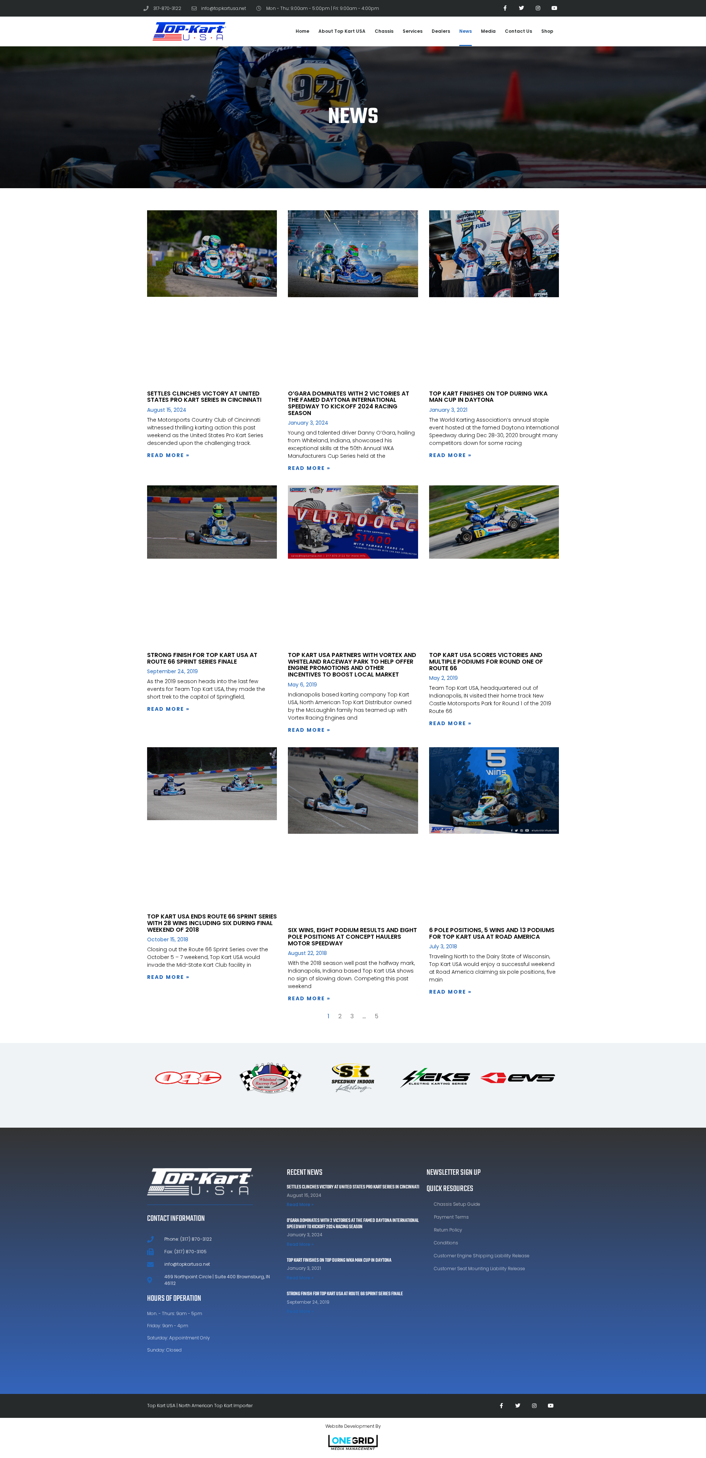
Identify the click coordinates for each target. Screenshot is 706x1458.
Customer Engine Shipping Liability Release (482, 1256)
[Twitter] (521, 8)
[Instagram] (538, 8)
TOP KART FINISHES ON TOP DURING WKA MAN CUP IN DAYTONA (488, 396)
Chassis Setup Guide (457, 1204)
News (465, 31)
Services (412, 31)
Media (488, 31)
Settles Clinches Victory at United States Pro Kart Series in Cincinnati (204, 396)
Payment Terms (451, 1217)
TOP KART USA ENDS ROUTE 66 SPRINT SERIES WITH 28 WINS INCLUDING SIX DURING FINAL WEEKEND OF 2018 (212, 923)
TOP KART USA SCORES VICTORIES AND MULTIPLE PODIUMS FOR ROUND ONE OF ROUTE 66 (486, 661)
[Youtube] (554, 8)
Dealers (441, 31)
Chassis (384, 31)
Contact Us (518, 31)
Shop (547, 31)
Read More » (168, 455)
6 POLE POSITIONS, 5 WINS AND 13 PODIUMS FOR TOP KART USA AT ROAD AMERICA (492, 933)
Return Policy (448, 1230)
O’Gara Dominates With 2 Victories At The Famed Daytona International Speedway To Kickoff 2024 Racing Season (348, 403)
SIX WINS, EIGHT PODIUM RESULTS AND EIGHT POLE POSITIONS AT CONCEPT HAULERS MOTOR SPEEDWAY (352, 936)
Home (302, 31)
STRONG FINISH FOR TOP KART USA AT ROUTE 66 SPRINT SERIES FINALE (202, 658)
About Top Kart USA (342, 31)
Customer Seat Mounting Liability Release (479, 1268)
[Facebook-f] (505, 8)
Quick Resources (450, 1189)
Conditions (446, 1243)
